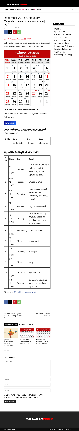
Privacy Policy (52, 429)
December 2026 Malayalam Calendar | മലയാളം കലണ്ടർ (26, 341)
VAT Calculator (60, 37)
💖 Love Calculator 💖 (29, 9)
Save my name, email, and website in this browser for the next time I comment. (24, 396)
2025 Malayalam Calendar (26, 292)
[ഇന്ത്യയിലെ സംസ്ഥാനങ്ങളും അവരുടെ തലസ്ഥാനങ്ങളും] (11, 333)
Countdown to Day (62, 40)
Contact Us (61, 429)
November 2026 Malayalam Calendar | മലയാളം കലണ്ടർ (42, 341)
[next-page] (8, 349)
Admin (7, 28)
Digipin (57, 28)
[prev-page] (5, 349)
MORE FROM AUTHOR (26, 324)
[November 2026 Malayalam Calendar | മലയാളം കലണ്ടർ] (43, 333)
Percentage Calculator (64, 46)
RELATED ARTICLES (11, 324)
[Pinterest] (15, 32)
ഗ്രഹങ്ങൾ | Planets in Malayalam (43, 315)
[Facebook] (6, 32)
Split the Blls (59, 31)
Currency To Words (62, 34)
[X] (10, 32)
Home (6, 9)
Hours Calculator (61, 43)
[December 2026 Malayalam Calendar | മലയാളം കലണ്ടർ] (27, 333)
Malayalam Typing (15, 9)
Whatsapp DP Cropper (64, 54)
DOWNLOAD (9, 123)
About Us (68, 429)
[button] (73, 9)
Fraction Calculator (62, 49)
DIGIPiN (39, 9)
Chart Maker (59, 52)
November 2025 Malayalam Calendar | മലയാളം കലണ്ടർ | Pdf (13, 316)
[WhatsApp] (19, 32)
